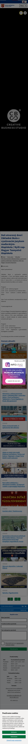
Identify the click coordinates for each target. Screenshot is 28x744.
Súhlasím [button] (14, 732)
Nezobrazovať (19, 361)
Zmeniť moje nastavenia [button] (14, 740)
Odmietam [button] (14, 737)
